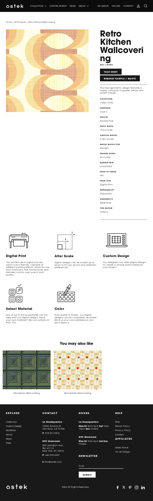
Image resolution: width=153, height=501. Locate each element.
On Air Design (122, 451)
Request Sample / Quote (120, 78)
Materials (11, 430)
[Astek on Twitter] (123, 487)
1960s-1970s (106, 102)
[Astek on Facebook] (117, 487)
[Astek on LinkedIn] (143, 487)
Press (8, 443)
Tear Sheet (111, 71)
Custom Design (58, 5)
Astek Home (121, 447)
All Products (20, 22)
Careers (119, 434)
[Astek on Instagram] (136, 487)
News (72, 5)
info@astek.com (53, 461)
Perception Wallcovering (27, 393)
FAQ (117, 421)
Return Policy (122, 426)
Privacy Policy (123, 430)
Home (9, 22)
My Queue (103, 5)
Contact (128, 5)
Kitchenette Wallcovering (77, 393)
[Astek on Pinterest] (130, 487)
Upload (116, 5)
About (82, 5)
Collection (37, 5)
